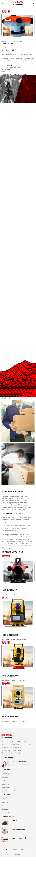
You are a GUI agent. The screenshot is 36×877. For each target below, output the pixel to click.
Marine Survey (6, 784)
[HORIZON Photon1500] (5, 831)
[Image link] (7, 736)
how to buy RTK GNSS (18, 762)
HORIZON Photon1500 (17, 829)
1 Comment (24, 764)
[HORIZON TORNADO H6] (5, 840)
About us (5, 809)
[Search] (34, 3)
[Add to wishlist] (4, 586)
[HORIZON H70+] (18, 696)
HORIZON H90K (10, 675)
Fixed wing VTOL (7, 774)
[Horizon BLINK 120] (5, 822)
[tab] (6, 75)
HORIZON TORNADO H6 (18, 838)
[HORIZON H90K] (18, 655)
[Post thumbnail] (5, 764)
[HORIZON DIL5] (18, 570)
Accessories (6, 787)
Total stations (21, 640)
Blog (3, 806)
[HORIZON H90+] (18, 612)
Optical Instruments (15, 42)
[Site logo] (18, 3)
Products (5, 802)
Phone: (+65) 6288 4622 (12, 748)
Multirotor (5, 777)
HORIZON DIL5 (9, 590)
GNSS (3, 781)
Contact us (5, 813)
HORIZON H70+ (10, 716)
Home (4, 42)
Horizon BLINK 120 (16, 820)
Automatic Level (8, 44)
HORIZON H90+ (10, 635)
